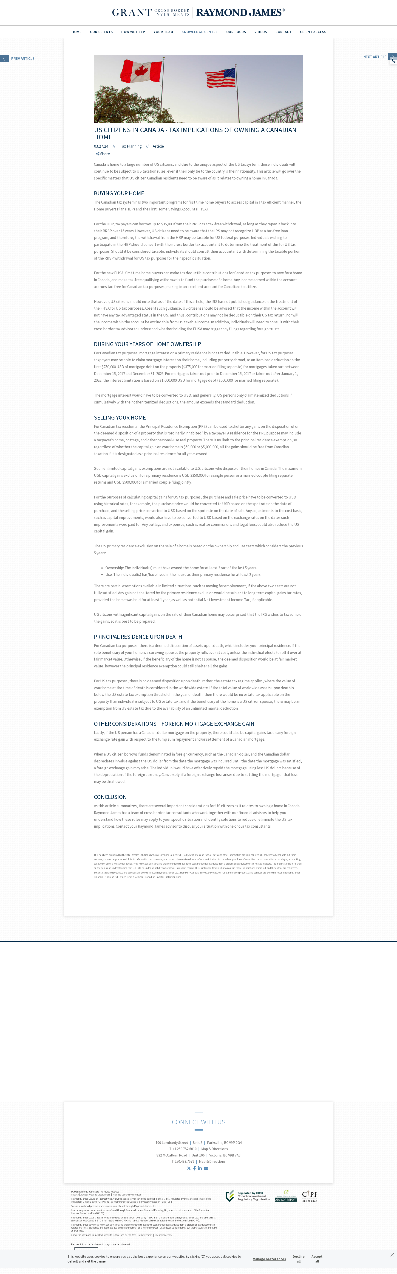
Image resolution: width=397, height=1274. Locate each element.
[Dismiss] (392, 1254)
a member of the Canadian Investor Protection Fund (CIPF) (142, 1201)
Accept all (317, 1258)
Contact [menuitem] (283, 32)
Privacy (75, 1194)
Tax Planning (131, 146)
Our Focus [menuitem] (236, 32)
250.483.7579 (184, 1161)
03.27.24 (104, 146)
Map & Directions (214, 1148)
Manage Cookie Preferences (127, 1194)
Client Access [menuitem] (313, 32)
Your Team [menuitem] (163, 32)
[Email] (101, 178)
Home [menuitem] (77, 32)
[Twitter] (101, 167)
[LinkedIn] (101, 172)
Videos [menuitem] (261, 32)
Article (158, 146)
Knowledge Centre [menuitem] (200, 32)
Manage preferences (269, 1259)
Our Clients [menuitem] (101, 32)
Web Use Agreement (142, 1235)
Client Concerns (162, 1235)
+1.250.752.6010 (184, 1148)
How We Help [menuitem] (133, 32)
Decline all (299, 1258)
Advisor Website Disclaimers (95, 1194)
